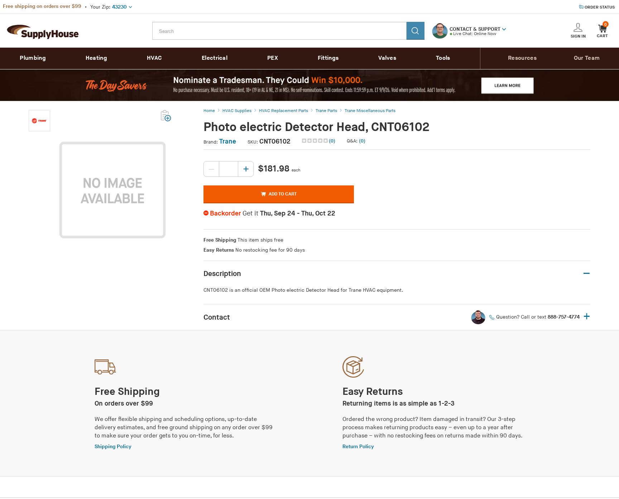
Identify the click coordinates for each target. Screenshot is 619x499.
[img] (315, 141)
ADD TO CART (283, 194)
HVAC (154, 58)
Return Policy (358, 447)
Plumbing (32, 58)
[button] (504, 28)
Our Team (587, 58)
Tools (443, 58)
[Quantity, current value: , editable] (228, 169)
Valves (387, 58)
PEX (272, 58)
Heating (96, 58)
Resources (522, 58)
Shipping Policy (113, 447)
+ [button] (586, 317)
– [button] (586, 273)
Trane (227, 141)
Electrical (214, 58)
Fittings (328, 58)
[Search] (415, 31)
